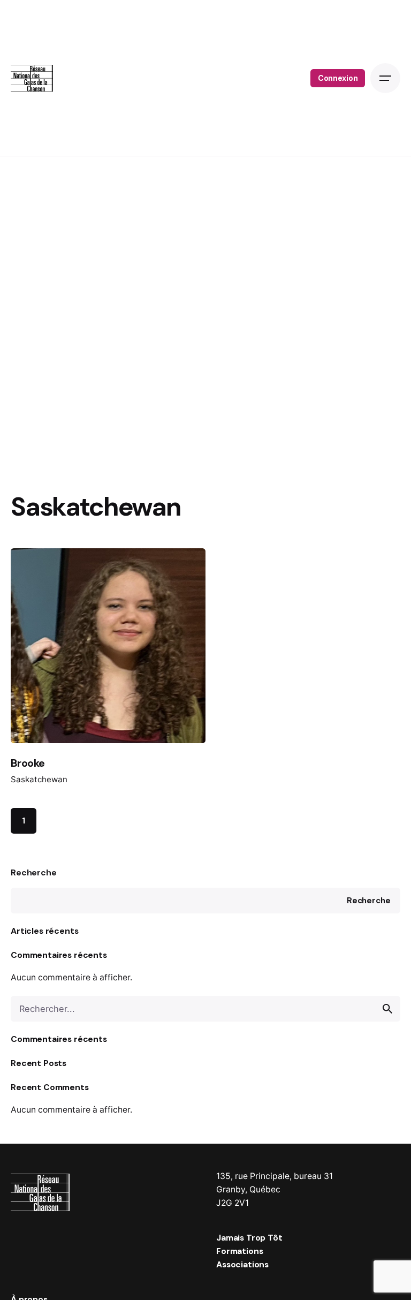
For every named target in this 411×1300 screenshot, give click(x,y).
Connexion (338, 78)
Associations (242, 1264)
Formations (239, 1251)
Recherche (34, 872)
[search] (387, 1009)
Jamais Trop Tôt (249, 1237)
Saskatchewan (39, 779)
